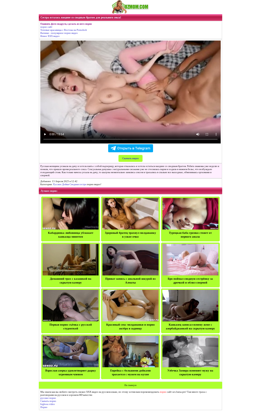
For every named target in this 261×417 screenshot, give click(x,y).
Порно (43, 407)
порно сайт (46, 26)
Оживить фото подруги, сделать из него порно (66, 23)
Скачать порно (48, 401)
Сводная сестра (78, 184)
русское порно (48, 398)
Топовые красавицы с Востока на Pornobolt (63, 30)
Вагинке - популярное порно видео (59, 33)
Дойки (65, 184)
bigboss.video (47, 404)
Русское (57, 184)
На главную (130, 385)
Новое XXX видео (50, 36)
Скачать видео (130, 158)
